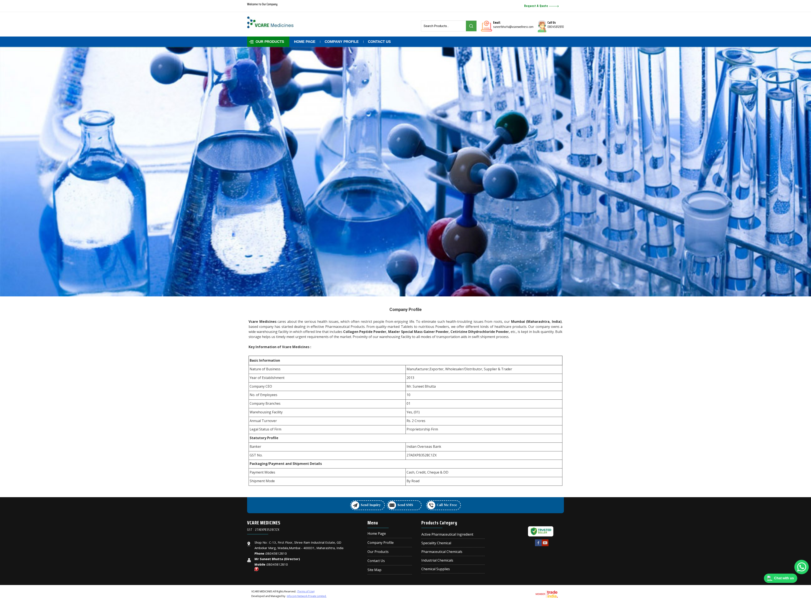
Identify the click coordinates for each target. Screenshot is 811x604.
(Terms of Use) (305, 591)
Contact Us (379, 42)
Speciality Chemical (436, 543)
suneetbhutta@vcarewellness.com (513, 26)
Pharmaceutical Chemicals (441, 552)
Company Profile (342, 42)
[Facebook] (538, 546)
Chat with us (784, 578)
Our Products (270, 42)
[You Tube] (545, 546)
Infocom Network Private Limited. (307, 596)
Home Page (304, 42)
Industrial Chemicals (437, 560)
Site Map (374, 569)
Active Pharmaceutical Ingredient (447, 534)
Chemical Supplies (435, 569)
